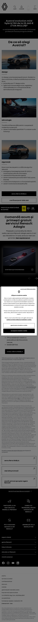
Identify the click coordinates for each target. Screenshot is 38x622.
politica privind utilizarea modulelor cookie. (19, 319)
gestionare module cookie (19, 325)
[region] (19, 311)
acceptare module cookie (19, 330)
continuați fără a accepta (27, 289)
